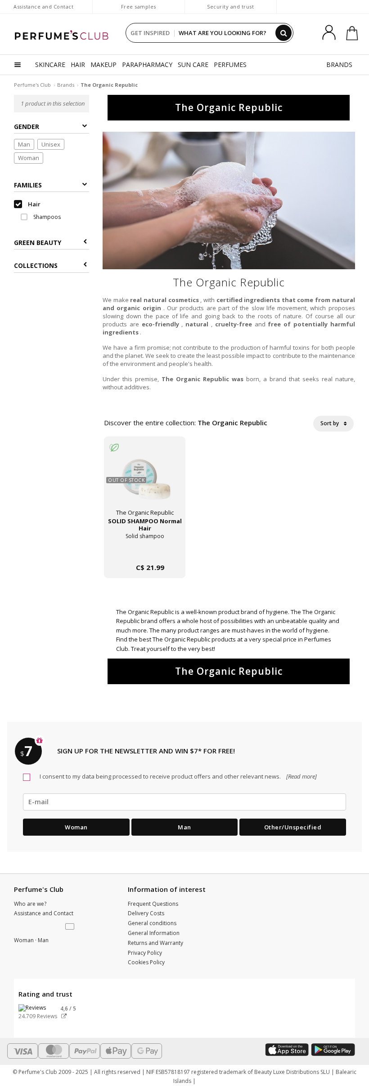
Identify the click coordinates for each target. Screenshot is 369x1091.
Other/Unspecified (293, 827)
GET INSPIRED (150, 33)
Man (24, 144)
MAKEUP (103, 64)
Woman (28, 158)
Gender (26, 126)
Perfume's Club (32, 84)
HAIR (78, 64)
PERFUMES (230, 64)
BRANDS (339, 64)
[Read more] (301, 776)
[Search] (283, 33)
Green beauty (37, 242)
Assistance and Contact (43, 6)
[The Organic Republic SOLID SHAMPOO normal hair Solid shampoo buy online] (145, 549)
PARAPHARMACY (147, 64)
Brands (65, 84)
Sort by (330, 423)
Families (28, 185)
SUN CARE (193, 64)
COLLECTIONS (36, 265)
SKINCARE (50, 64)
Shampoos (46, 217)
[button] (70, 927)
